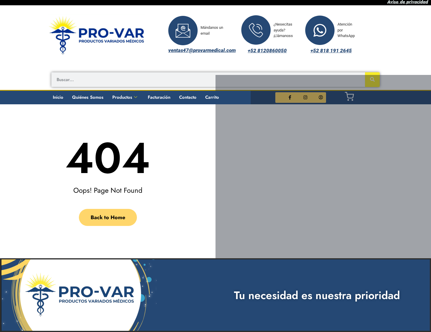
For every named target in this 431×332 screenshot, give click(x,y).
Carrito (212, 97)
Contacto (187, 97)
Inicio (58, 97)
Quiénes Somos (87, 97)
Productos (122, 97)
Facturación (159, 97)
